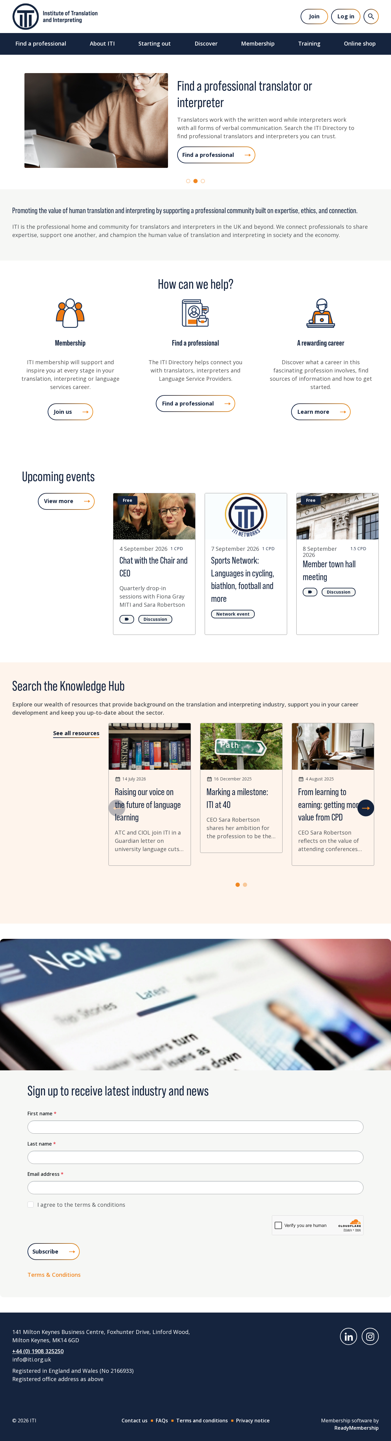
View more (58, 501)
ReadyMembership (356, 1427)
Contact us (135, 1420)
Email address (45, 1174)
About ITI (102, 43)
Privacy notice (253, 1420)
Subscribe (45, 1251)
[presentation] (116, 808)
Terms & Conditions (54, 1274)
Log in (345, 16)
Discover (206, 43)
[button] (188, 181)
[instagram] (370, 1336)
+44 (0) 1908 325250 (38, 1351)
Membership (258, 43)
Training (309, 43)
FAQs (162, 1420)
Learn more (313, 411)
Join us (63, 411)
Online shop (360, 43)
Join (314, 16)
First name (42, 1113)
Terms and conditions (202, 1420)
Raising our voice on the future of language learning (148, 804)
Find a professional (40, 43)
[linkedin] (348, 1336)
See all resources (76, 733)
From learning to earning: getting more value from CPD (330, 804)
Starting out (154, 43)
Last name (41, 1143)
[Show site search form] (371, 16)
